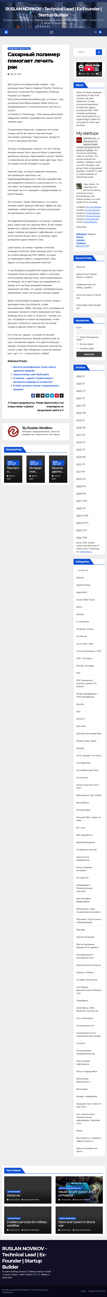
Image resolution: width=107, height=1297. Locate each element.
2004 (79, 523)
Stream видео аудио (86, 741)
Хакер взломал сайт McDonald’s (31, 374)
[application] (89, 69)
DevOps (80, 614)
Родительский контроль (88, 965)
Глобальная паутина (86, 849)
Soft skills (81, 726)
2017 (78, 435)
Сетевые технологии (87, 980)
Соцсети (80, 1043)
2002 (79, 537)
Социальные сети (85, 1025)
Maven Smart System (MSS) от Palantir (77, 1193)
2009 (79, 486)
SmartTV (80, 719)
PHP (78, 673)
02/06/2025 (14, 1230)
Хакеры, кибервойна (86, 1096)
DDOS (79, 607)
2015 (78, 449)
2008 (79, 493)
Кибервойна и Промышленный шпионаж (84, 888)
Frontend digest (86, 348)
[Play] (80, 73)
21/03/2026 (66, 1200)
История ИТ (82, 878)
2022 (79, 398)
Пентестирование (85, 937)
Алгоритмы (82, 777)
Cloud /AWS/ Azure (85, 599)
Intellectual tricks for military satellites (27, 1223)
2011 (78, 471)
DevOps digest (86, 344)
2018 (78, 427)
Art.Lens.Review (93, 207)
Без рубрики (82, 802)
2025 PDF (82, 246)
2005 (79, 515)
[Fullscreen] (100, 73)
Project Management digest (87, 338)
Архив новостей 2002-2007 (19, 48)
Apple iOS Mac (83, 585)
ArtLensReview (93, 213)
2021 (78, 405)
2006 (79, 508)
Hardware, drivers (84, 629)
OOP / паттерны (84, 658)
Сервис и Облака (84, 972)
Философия (82, 1089)
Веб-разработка (84, 835)
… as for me (82, 570)
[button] (96, 32)
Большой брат (83, 810)
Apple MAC (81, 592)
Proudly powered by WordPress (16, 1290)
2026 (79, 376)
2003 (79, 530)
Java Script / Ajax (84, 643)
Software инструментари (88, 733)
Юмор (79, 1130)
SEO (78, 711)
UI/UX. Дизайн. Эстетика (88, 755)
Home (83, 1291)
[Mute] (97, 73)
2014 (78, 457)
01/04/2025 (66, 1230)
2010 (78, 479)
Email (78, 327)
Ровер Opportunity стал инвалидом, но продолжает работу (50, 406)
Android (80, 577)
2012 (78, 464)
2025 (79, 383)
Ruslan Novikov (39, 428)
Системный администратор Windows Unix (89, 990)
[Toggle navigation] (51, 32)
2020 (79, 413)
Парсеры (80, 929)
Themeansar (7, 1292)
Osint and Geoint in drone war (76, 1223)
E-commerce (82, 621)
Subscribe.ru (86, 551)
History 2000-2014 (97, 1291)
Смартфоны (82, 1000)
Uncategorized (83, 763)
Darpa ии (80, 267)
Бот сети (80, 827)
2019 (78, 420)
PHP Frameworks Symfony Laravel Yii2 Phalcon (86, 683)
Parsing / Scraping (85, 665)
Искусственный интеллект (70, 1188)
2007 (78, 501)
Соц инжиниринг (84, 1018)
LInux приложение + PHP (88, 651)
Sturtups (80, 748)
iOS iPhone (81, 636)
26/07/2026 (14, 1200)
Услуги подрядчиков (86, 1071)
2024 (79, 391)
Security (80, 704)
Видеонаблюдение (85, 842)
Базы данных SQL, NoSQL (89, 795)
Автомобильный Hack (87, 770)
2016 (78, 442)
